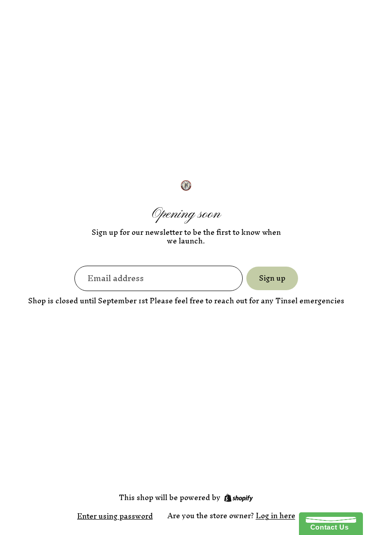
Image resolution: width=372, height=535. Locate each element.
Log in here (275, 515)
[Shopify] (238, 498)
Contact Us (327, 527)
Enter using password (115, 516)
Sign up (272, 278)
